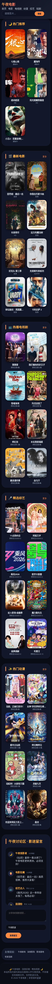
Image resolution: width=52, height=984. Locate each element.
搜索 (39, 14)
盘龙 (37, 822)
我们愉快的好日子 (37, 364)
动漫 (25, 8)
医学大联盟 (37, 574)
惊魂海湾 (15, 403)
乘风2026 (15, 574)
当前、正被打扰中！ (15, 706)
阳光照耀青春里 (37, 100)
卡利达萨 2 (37, 309)
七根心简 (15, 61)
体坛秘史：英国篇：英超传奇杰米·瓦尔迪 (15, 309)
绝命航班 (15, 100)
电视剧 (18, 8)
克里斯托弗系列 (37, 271)
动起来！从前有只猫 (15, 783)
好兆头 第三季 (15, 271)
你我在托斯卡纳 (37, 194)
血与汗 (37, 480)
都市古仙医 (15, 745)
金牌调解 (15, 651)
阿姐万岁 (37, 535)
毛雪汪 (37, 651)
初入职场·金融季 (15, 612)
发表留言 (13, 936)
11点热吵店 (15, 535)
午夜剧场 (22, 951)
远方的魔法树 (37, 232)
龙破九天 (37, 783)
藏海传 (37, 61)
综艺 (32, 8)
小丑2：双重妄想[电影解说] (15, 138)
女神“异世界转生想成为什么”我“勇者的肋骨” (37, 706)
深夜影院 (31, 951)
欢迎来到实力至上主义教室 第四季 (15, 822)
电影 (10, 8)
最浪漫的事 (15, 480)
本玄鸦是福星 (37, 441)
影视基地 (40, 951)
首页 (4, 8)
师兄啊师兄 (37, 745)
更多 (45, 156)
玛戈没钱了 (37, 403)
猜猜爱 (15, 364)
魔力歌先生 (37, 612)
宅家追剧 (8, 956)
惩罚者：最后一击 (15, 194)
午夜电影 (8, 4)
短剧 (38, 8)
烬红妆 (15, 441)
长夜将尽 (15, 232)
